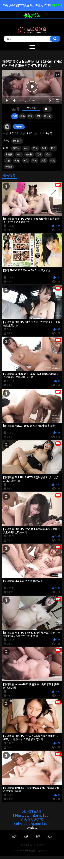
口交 (35, 148)
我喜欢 (14, 109)
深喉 (8, 160)
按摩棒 (29, 154)
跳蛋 (43, 160)
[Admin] (7, 127)
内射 (26, 148)
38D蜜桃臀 (30, 850)
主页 (14, 836)
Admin (19, 127)
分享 (38, 116)
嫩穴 (19, 154)
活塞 (48, 154)
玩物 (16, 160)
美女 (25, 160)
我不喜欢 (18, 109)
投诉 (22, 116)
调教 (34, 160)
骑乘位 (9, 166)
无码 (39, 154)
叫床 (44, 148)
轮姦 (52, 160)
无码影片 (17, 141)
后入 (53, 148)
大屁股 (9, 154)
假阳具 (16, 148)
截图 (30, 116)
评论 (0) (47, 116)
